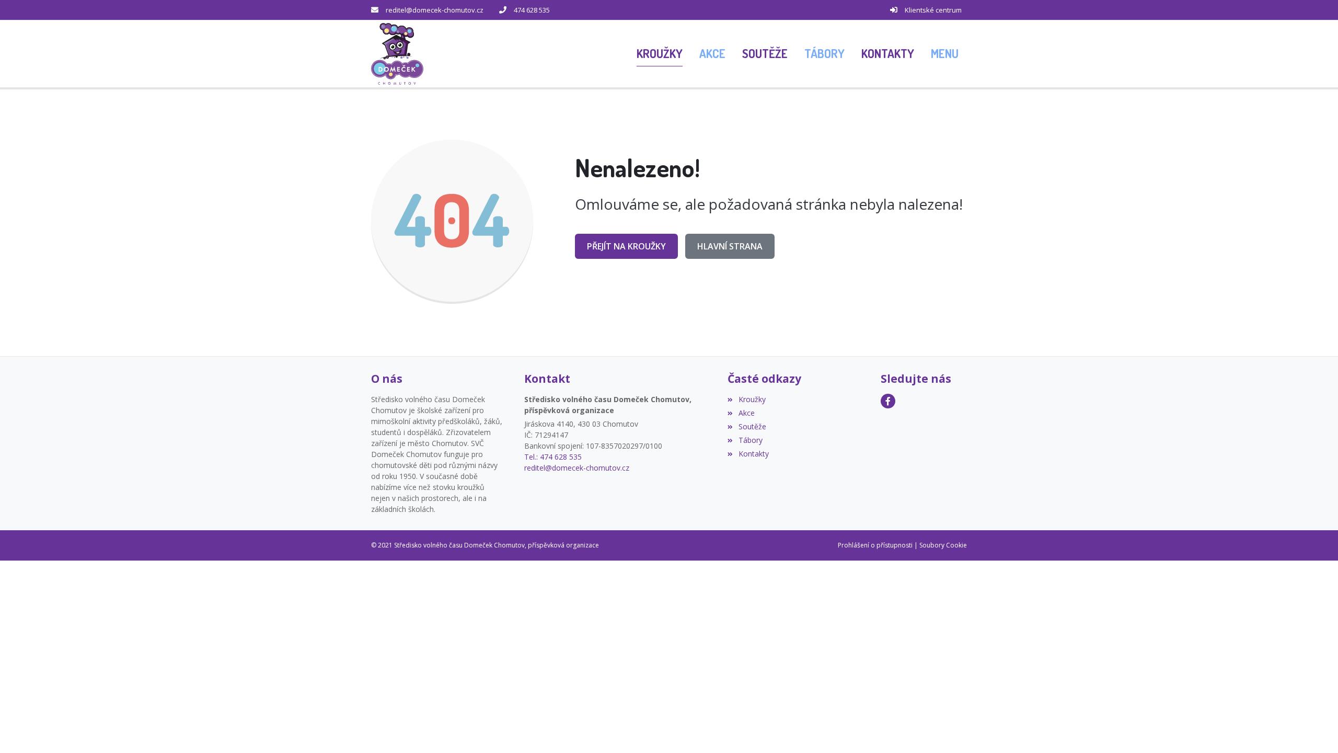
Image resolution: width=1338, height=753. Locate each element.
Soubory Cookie (943, 545)
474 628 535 (532, 10)
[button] (944, 53)
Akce (746, 413)
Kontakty (753, 454)
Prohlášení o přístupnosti (875, 545)
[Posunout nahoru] (1314, 729)
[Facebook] (888, 401)
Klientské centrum (933, 10)
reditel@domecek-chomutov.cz (434, 10)
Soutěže (752, 426)
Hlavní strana (730, 246)
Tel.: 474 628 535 (553, 457)
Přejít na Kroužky (626, 246)
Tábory (750, 440)
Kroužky (752, 399)
